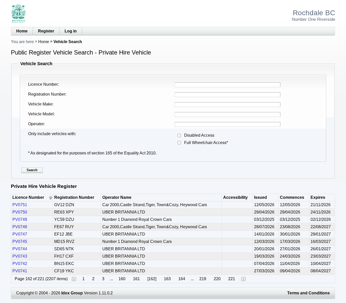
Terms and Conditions (308, 293)
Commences (292, 197)
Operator (36, 124)
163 (167, 279)
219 (202, 279)
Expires (318, 197)
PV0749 (19, 219)
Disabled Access (199, 135)
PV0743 (19, 256)
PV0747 (19, 234)
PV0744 (19, 249)
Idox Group (72, 293)
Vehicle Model (41, 114)
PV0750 (19, 212)
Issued (260, 197)
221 (231, 279)
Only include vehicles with (51, 134)
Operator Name (116, 197)
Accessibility (235, 197)
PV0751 (19, 205)
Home (22, 31)
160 (122, 279)
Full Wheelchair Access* (206, 142)
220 (217, 279)
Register (46, 31)
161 (136, 279)
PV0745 (19, 241)
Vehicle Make (40, 104)
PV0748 (19, 227)
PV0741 (19, 271)
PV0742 (19, 263)
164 (181, 279)
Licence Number (43, 84)
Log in (71, 31)
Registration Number (46, 94)
